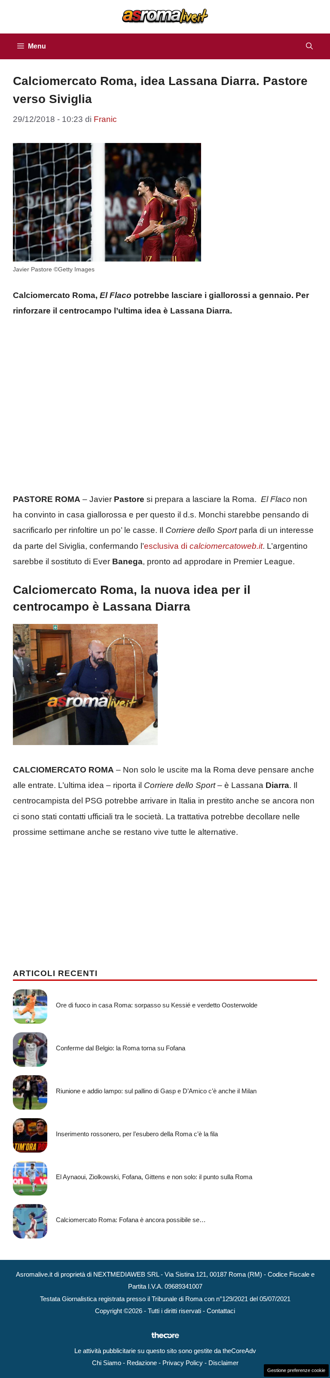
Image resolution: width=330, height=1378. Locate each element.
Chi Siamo (106, 1362)
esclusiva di (203, 546)
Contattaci (221, 1310)
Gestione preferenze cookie (296, 1370)
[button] (309, 46)
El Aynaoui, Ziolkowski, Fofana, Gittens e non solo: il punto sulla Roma (154, 1176)
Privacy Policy (182, 1362)
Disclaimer (223, 1362)
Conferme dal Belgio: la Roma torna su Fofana (120, 1048)
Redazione (142, 1362)
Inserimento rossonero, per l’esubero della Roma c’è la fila (137, 1134)
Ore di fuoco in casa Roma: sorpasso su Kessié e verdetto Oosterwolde (156, 1005)
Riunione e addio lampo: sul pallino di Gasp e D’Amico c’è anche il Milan (156, 1091)
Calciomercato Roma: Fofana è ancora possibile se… (131, 1219)
